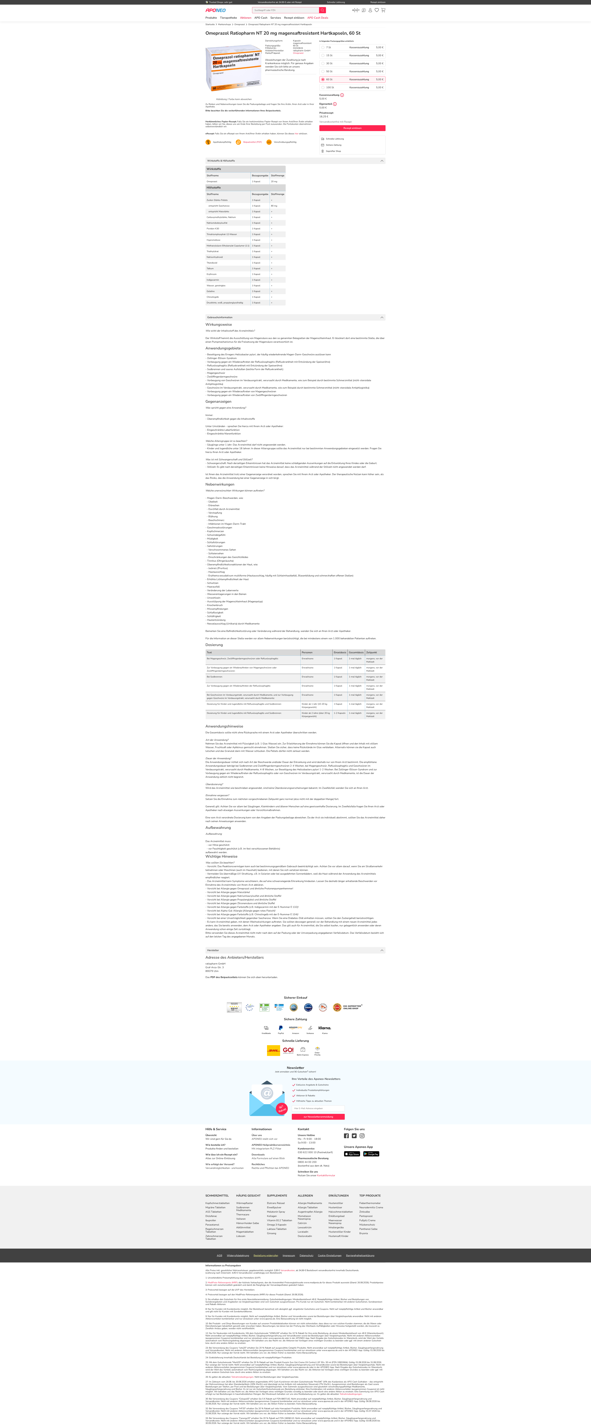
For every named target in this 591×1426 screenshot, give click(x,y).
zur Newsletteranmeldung (318, 1116)
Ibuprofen (210, 1220)
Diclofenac (211, 1216)
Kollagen (272, 1216)
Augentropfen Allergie (310, 1211)
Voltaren (241, 1219)
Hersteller (213, 950)
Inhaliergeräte (336, 1227)
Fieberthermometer (370, 1203)
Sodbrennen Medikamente (243, 1209)
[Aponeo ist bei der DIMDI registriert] (264, 1007)
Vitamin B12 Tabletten (279, 1220)
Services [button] (275, 18)
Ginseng (271, 1233)
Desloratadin (305, 1236)
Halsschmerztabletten (341, 1211)
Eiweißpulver (274, 1207)
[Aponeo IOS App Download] (352, 1153)
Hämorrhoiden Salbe (247, 1223)
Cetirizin (302, 1223)
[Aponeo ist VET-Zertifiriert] (279, 1007)
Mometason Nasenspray (304, 1217)
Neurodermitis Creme (371, 1207)
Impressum (289, 1255)
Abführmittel (243, 1227)
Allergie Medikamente (310, 1203)
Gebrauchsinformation (219, 317)
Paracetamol (212, 1224)
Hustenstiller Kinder (340, 1232)
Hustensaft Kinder (338, 1236)
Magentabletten (245, 1232)
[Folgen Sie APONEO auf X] (354, 1135)
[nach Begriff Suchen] (322, 10)
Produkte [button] (211, 18)
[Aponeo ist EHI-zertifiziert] (249, 1007)
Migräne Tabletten (215, 1207)
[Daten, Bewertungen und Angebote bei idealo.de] (308, 1007)
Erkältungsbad (336, 1216)
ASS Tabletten (213, 1211)
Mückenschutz (367, 1224)
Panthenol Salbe (368, 1229)
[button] (245, 18)
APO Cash (260, 18)
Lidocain (240, 1236)
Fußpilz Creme (367, 1220)
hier (296, 133)
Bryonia (363, 1233)
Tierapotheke (228, 18)
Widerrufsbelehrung (238, 1255)
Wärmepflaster (244, 1203)
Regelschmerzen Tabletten (214, 1230)
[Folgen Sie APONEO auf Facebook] (346, 1135)
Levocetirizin (305, 1227)
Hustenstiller (336, 1203)
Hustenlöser (335, 1207)
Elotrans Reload (276, 1203)
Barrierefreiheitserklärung (360, 1255)
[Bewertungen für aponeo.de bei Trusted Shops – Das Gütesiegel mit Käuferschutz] (234, 1007)
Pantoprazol (366, 1216)
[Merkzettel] (376, 10)
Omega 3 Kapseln (276, 1224)
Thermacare (242, 1214)
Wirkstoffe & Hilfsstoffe (221, 160)
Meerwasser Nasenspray (335, 1222)
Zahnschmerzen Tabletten (214, 1237)
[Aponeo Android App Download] (371, 1153)
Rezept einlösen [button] (294, 18)
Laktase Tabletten (277, 1229)
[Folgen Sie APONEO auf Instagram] (362, 1135)
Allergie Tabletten (308, 1207)
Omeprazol (298, 53)
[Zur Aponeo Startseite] (215, 10)
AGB (219, 1255)
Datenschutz (306, 1255)
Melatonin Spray (276, 1211)
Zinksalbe (364, 1211)
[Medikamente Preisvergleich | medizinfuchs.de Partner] (323, 1007)
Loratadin (303, 1232)
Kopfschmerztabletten (217, 1203)
